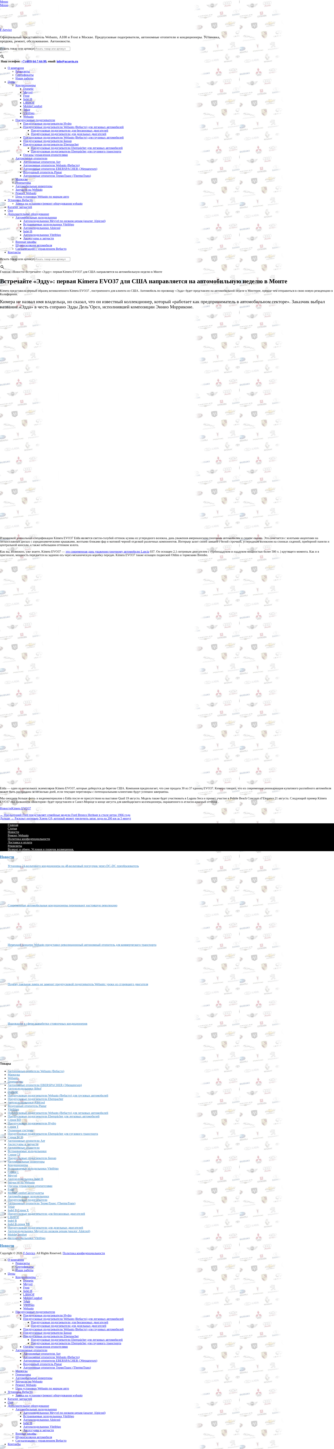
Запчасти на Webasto (29, 189)
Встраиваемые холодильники (27, 1151)
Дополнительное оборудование (28, 214)
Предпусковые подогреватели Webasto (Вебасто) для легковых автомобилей (73, 127)
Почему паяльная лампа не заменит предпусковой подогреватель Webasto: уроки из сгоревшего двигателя (78, 984)
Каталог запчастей (20, 207)
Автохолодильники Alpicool (41, 228)
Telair (26, 109)
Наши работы (24, 78)
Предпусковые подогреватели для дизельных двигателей (68, 134)
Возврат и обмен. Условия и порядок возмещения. (41, 849)
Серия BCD (15, 1137)
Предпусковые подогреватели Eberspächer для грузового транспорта (76, 151)
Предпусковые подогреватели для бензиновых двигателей (69, 130)
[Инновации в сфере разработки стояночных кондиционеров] (22, 1041)
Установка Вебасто (20, 200)
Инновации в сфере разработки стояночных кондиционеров (47, 1023)
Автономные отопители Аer (41, 161)
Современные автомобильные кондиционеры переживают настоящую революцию (62, 905)
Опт (10, 210)
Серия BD (14, 1119)
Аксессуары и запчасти (38, 238)
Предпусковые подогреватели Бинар (47, 141)
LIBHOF (29, 102)
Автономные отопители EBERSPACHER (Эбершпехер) (60, 168)
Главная (13, 825)
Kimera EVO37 (21, 808)
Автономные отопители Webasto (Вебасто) (51, 165)
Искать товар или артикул (17, 48)
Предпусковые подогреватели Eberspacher (51, 144)
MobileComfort (32, 106)
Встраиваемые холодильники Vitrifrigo (48, 224)
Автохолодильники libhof (24, 1088)
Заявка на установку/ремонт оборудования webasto (49, 203)
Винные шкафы (25, 241)
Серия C (13, 1172)
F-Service (6, 29)
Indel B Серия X (18, 1210)
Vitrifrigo (28, 113)
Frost (26, 95)
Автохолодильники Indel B (25, 1179)
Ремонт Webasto (25, 193)
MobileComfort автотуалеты (26, 1193)
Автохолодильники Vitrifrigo (42, 235)
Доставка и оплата (20, 842)
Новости (5, 808)
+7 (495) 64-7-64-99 (33, 61)
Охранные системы (20, 1130)
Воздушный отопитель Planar (42, 172)
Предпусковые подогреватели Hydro (47, 123)
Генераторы (23, 182)
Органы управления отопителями (45, 155)
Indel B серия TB (19, 1224)
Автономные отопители (31, 158)
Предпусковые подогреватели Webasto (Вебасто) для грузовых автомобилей (73, 137)
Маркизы (21, 179)
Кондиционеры (25, 85)
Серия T (13, 1126)
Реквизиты (22, 71)
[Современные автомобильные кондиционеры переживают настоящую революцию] (22, 923)
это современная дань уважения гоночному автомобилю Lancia (107, 551)
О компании (16, 68)
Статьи (12, 828)
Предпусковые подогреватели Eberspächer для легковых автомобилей (77, 148)
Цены (11, 81)
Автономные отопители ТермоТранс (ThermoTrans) (57, 175)
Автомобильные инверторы (33, 186)
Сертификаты (24, 75)
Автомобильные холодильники (36, 217)
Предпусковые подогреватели (35, 120)
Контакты (14, 252)
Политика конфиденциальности (29, 839)
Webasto (28, 116)
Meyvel (27, 92)
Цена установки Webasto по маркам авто (42, 196)
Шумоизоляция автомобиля (33, 245)
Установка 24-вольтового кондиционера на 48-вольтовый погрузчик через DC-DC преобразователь (73, 866)
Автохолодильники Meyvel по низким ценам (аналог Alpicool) (64, 221)
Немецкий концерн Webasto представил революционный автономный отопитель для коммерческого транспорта (82, 944)
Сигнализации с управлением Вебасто (40, 248)
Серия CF (14, 1154)
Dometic (28, 88)
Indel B (27, 99)
